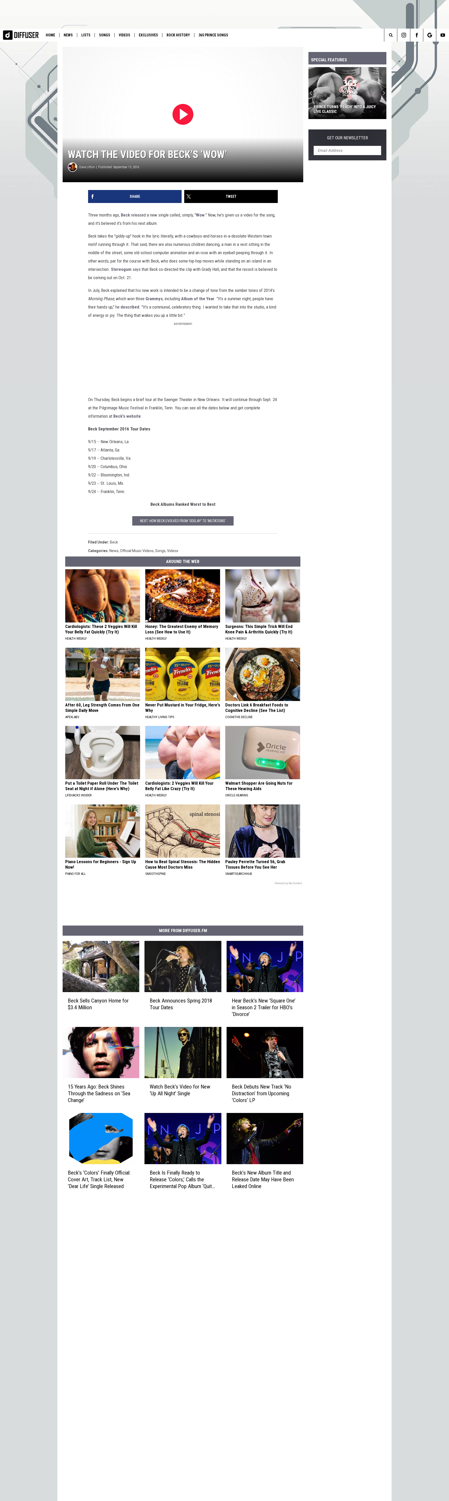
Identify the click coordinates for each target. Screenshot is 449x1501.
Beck (125, 215)
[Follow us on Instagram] (403, 35)
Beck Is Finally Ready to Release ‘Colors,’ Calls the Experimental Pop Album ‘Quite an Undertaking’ (182, 1180)
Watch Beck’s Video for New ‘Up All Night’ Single (180, 1090)
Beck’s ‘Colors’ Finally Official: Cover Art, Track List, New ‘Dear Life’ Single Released (99, 1179)
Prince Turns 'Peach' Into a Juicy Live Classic (345, 109)
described (130, 307)
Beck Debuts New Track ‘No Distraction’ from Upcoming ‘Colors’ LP (261, 1093)
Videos (124, 35)
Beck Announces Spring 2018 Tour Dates (181, 1004)
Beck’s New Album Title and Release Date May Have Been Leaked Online (263, 1179)
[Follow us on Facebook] (416, 35)
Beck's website (127, 416)
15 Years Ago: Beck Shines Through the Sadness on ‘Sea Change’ (99, 1093)
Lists (85, 35)
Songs (104, 35)
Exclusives (148, 35)
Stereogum (121, 269)
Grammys (154, 298)
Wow (200, 215)
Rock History (178, 35)
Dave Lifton (87, 167)
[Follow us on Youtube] (442, 35)
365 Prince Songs (213, 35)
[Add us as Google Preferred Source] (429, 35)
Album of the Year (197, 298)
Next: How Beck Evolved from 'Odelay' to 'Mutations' (183, 521)
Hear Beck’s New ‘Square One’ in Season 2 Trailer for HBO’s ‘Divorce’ (263, 1007)
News (68, 35)
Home (50, 35)
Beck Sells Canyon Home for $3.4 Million (98, 1004)
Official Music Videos (137, 551)
